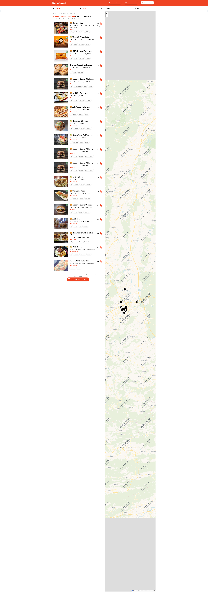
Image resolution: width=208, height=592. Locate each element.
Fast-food (72, 13)
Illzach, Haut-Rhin (63, 13)
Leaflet (134, 590)
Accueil (55, 13)
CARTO (153, 590)
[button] (137, 301)
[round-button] (76, 8)
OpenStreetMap (141, 590)
